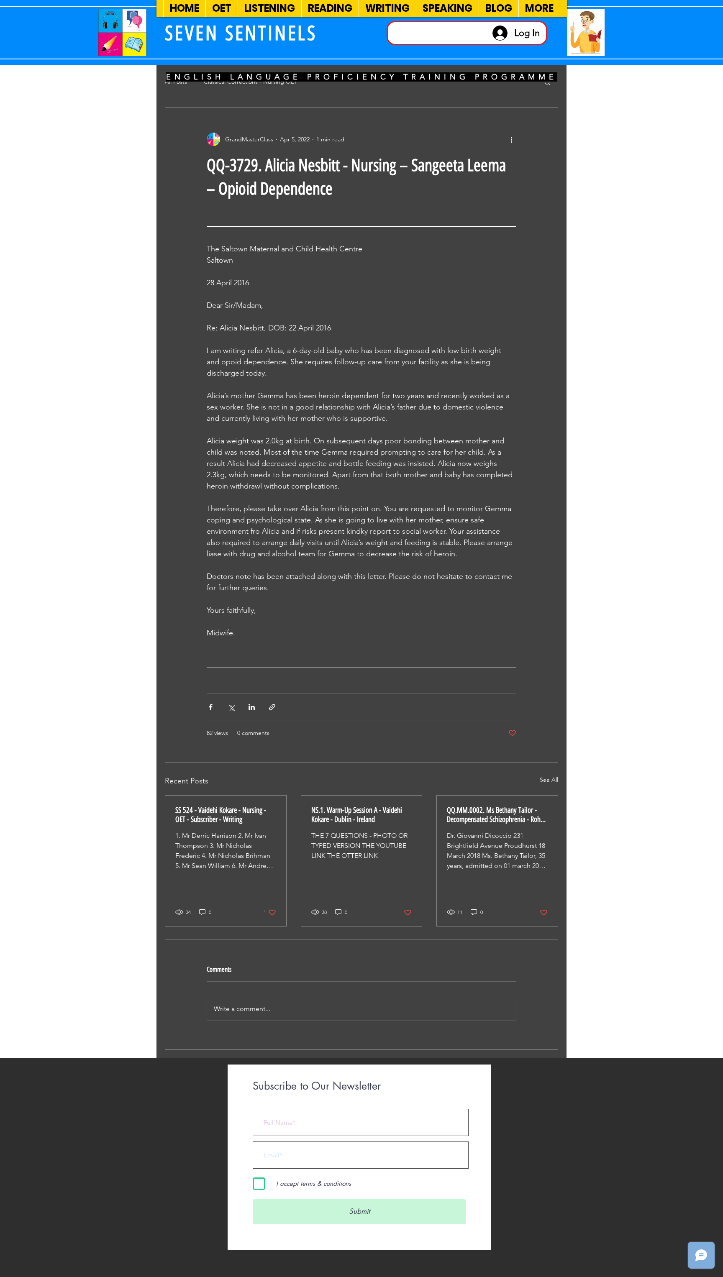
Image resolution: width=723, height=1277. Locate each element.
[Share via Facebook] (211, 707)
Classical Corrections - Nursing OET (250, 81)
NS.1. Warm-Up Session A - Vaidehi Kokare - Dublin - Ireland (356, 815)
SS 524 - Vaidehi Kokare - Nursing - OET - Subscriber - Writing (220, 815)
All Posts (176, 81)
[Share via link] (272, 707)
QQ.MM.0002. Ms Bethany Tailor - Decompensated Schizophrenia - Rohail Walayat (497, 815)
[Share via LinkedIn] (252, 707)
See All (549, 779)
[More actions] (511, 139)
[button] (547, 82)
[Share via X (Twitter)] (231, 707)
